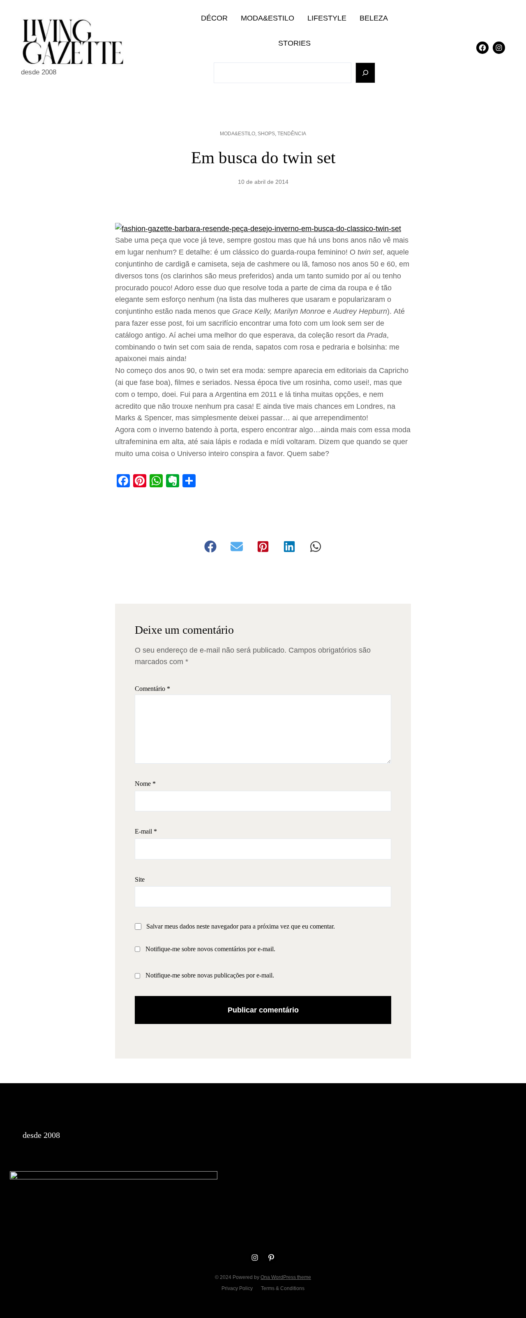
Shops (266, 134)
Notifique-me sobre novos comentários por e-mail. (210, 948)
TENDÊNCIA (291, 134)
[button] (210, 546)
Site (140, 879)
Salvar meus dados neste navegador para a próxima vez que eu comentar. (240, 926)
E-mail (146, 831)
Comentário (152, 688)
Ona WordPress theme (286, 1277)
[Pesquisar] (365, 73)
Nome (145, 783)
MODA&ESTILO (237, 134)
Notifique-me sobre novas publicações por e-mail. (209, 975)
